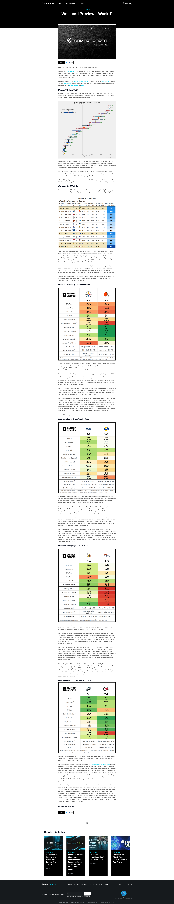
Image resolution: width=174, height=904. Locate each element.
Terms (86, 902)
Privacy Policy (88, 896)
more (82, 85)
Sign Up (87, 893)
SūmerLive (91, 884)
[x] (124, 884)
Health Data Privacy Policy (110, 902)
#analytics (61, 806)
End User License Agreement (94, 902)
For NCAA (76, 884)
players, (76, 85)
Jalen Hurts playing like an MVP (101, 764)
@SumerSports (105, 81)
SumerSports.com (70, 71)
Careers (106, 884)
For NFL (70, 884)
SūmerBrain (84, 884)
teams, (71, 85)
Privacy (102, 902)
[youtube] (128, 884)
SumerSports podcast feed (81, 81)
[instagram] (120, 884)
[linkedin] (131, 884)
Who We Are (99, 884)
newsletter (67, 83)
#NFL (73, 806)
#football (68, 806)
